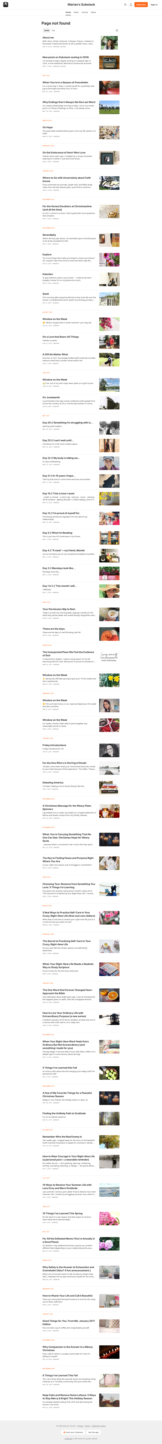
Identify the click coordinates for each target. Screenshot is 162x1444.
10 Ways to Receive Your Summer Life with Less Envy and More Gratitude (67, 1186)
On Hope (48, 127)
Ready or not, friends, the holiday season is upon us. (65, 1099)
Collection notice (99, 1426)
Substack (68, 1438)
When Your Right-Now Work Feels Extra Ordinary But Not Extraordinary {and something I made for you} (66, 1045)
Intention (48, 274)
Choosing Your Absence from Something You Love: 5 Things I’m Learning (69, 886)
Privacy (80, 1426)
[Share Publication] (130, 4)
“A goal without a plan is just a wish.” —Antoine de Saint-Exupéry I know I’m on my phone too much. (67, 278)
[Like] (44, 49)
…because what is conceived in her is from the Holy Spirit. (68, 844)
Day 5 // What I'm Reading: (58, 532)
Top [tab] (53, 30)
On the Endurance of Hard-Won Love (64, 152)
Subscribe (141, 4)
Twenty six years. (50, 340)
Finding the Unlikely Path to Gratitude (64, 1113)
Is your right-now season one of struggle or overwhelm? (67, 865)
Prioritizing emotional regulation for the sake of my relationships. (65, 517)
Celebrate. (47, 589)
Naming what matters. (52, 426)
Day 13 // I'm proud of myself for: (61, 513)
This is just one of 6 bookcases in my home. (61, 536)
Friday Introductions (54, 745)
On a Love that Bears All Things (61, 336)
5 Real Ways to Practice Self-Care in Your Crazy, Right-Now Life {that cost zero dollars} (69, 914)
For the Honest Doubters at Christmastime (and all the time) (67, 208)
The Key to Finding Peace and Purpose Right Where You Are (68, 860)
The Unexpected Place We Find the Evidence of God (68, 654)
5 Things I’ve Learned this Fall (60, 1067)
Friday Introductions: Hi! (53, 748)
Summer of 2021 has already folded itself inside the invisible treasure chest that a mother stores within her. (69, 359)
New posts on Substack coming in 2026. (66, 57)
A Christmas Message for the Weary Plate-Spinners (67, 807)
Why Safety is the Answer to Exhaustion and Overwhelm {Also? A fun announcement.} (68, 1269)
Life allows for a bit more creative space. (60, 444)
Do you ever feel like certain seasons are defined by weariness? (65, 949)
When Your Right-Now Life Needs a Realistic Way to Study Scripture (68, 966)
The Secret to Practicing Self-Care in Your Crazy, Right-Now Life (67, 943)
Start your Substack (74, 1432)
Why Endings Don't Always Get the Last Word (69, 102)
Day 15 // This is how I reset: (59, 493)
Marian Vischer (59, 47)
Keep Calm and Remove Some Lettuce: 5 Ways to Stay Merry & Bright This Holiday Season (69, 1397)
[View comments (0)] (61, 94)
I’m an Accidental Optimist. (54, 1117)
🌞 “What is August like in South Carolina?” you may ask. (67, 322)
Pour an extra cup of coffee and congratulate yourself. (66, 1327)
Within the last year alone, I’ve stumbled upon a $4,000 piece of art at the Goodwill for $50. (69, 239)
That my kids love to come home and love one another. (66, 479)
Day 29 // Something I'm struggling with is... (68, 422)
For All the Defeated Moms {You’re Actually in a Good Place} (69, 1240)
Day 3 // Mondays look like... (59, 568)
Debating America (53, 782)
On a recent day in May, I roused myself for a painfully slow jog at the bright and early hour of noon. (68, 87)
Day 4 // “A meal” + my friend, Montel (64, 550)
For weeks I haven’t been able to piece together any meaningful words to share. (65, 724)
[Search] (125, 4)
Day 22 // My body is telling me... (61, 458)
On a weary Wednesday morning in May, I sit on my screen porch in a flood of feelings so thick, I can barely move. (68, 106)
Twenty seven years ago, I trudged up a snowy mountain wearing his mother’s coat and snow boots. (67, 157)
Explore (47, 254)
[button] (68, 12)
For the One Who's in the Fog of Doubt (64, 762)
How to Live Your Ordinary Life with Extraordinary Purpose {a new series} (64, 1015)
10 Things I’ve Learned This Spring (63, 1213)
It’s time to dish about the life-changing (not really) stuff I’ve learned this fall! (69, 1072)
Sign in (154, 4)
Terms (87, 1426)
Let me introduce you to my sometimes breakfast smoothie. (69, 554)
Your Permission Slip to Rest (59, 609)
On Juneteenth (51, 397)
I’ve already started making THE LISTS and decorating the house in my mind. (67, 1403)
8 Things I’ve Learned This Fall (60, 1375)
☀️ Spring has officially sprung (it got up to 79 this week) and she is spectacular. (69, 679)
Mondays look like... (51, 571)
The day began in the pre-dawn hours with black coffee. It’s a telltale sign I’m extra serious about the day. (69, 1052)
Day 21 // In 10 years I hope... (59, 475)
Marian (57, 91)
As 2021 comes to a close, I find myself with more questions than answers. (69, 214)
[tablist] (49, 30)
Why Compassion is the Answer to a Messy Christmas (68, 1348)
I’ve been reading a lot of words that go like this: (64, 786)
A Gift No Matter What (55, 354)
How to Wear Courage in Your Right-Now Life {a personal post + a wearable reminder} (69, 1158)
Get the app (93, 1432)
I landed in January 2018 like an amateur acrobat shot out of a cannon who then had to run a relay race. (69, 1021)
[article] (81, 43)
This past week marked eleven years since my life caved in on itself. (69, 132)
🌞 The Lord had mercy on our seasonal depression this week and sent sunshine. (69, 705)
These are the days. (54, 628)
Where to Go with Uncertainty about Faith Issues (67, 179)
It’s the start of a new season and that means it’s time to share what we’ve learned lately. (67, 1218)
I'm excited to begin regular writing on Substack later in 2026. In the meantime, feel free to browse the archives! (67, 62)
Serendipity (49, 234)
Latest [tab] (46, 30)
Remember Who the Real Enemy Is (62, 1136)
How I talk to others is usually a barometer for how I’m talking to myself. (66, 1355)
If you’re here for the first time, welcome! (60, 971)
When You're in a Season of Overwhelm (65, 82)
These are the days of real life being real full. (62, 632)
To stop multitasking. (52, 461)
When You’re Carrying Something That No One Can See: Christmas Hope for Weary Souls (67, 837)
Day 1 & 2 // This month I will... (60, 585)
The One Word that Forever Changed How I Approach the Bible (67, 992)
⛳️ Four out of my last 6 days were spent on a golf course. (68, 383)
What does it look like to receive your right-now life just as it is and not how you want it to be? (69, 920)
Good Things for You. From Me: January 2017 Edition (69, 1322)
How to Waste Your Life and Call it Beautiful (68, 1295)
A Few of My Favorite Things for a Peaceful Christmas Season (67, 1095)
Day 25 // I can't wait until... (58, 440)
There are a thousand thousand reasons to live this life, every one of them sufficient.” (69, 1300)
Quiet (46, 293)
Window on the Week (55, 319)
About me (48, 37)
